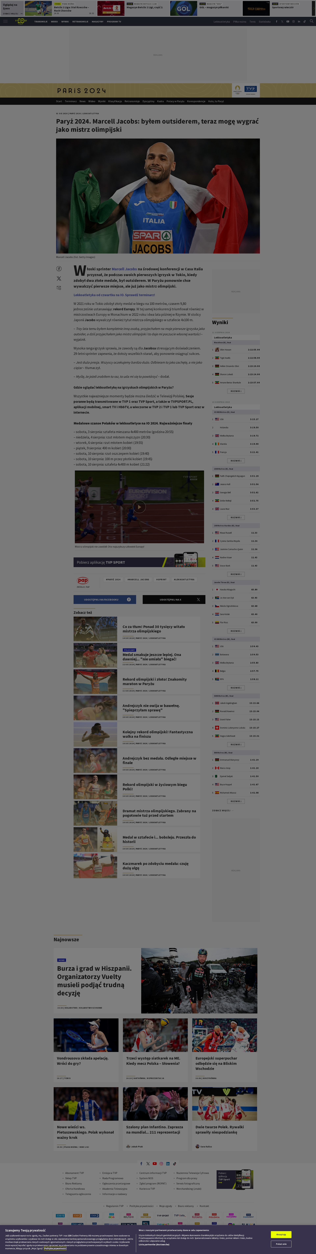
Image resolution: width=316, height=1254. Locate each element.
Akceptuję (281, 1234)
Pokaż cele (281, 1244)
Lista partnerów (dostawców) (154, 1244)
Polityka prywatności (55, 1248)
